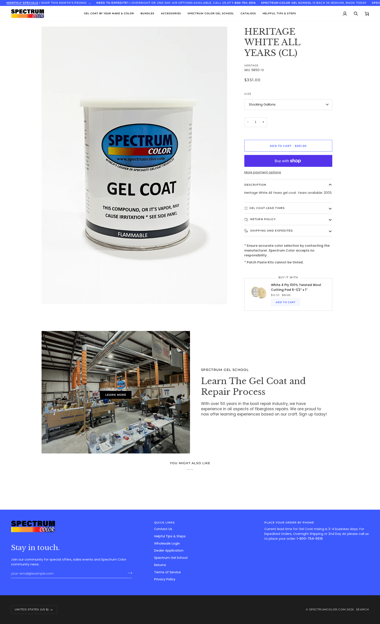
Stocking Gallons (262, 104)
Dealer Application (168, 550)
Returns (160, 565)
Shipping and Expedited (271, 230)
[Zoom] (50, 296)
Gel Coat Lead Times (267, 208)
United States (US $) (32, 609)
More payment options (262, 172)
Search (362, 609)
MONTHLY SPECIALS (22, 2)
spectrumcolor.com (327, 609)
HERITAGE (251, 65)
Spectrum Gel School (171, 558)
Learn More (115, 394)
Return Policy (262, 219)
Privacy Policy (164, 579)
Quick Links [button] (164, 522)
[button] (109, 13)
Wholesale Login (167, 543)
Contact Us (163, 529)
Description (255, 184)
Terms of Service (167, 572)
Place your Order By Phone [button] (289, 522)
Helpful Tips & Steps (170, 536)
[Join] (128, 573)
